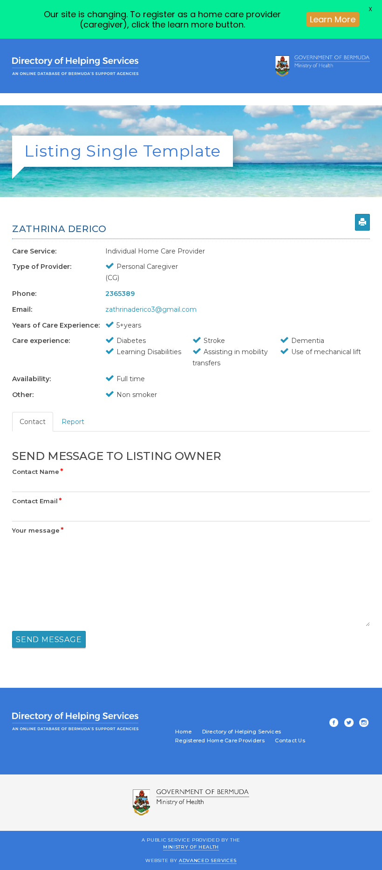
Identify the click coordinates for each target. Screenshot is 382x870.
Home (183, 732)
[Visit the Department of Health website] (322, 66)
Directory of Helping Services (241, 732)
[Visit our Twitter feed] (347, 723)
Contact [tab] (33, 422)
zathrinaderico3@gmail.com (151, 309)
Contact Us (290, 741)
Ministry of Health (191, 846)
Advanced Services (208, 860)
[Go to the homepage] (75, 66)
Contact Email (37, 501)
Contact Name (37, 471)
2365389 (120, 293)
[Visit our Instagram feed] (362, 723)
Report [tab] (72, 422)
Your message (38, 530)
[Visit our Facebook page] (332, 723)
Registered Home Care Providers (220, 741)
